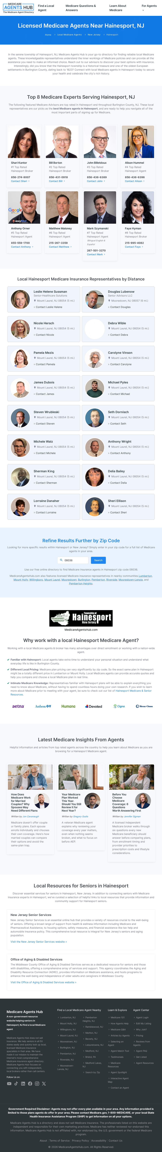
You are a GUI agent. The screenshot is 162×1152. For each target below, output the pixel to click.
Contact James (45, 393)
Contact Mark (95, 254)
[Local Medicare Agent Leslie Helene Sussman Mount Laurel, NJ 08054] (20, 299)
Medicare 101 (117, 1017)
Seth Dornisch (118, 412)
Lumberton (145, 575)
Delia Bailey (116, 471)
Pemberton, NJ (67, 1053)
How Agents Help (119, 1023)
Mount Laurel (52, 579)
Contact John (95, 181)
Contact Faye (133, 246)
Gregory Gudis (80, 816)
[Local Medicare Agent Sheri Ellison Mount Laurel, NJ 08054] (94, 506)
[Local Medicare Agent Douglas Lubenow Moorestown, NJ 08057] (94, 299)
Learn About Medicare (117, 8)
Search (98, 560)
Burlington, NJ (67, 1047)
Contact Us (115, 1140)
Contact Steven (45, 423)
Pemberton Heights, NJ (90, 1019)
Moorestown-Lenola (131, 579)
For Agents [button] (149, 5)
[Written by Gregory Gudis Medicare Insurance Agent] (92, 801)
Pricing (139, 1035)
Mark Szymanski (97, 228)
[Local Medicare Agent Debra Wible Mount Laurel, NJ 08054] (94, 328)
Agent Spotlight (118, 1072)
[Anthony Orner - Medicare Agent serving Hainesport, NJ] (24, 207)
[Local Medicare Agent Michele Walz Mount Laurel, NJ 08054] (20, 447)
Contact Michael (120, 393)
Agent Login (142, 1017)
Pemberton (98, 579)
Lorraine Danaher (46, 501)
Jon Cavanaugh (30, 816)
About (43, 1140)
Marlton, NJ (91, 1032)
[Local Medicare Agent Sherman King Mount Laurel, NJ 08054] (20, 476)
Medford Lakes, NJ (92, 1065)
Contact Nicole (45, 334)
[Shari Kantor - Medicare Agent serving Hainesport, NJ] (24, 141)
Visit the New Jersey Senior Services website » (39, 941)
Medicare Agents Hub (25, 1012)
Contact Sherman (46, 482)
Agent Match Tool (119, 1051)
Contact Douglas (120, 307)
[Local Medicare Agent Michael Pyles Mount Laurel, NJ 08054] (94, 388)
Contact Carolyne (120, 364)
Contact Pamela (45, 364)
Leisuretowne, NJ (94, 1044)
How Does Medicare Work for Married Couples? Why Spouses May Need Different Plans (24, 802)
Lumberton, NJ (67, 1017)
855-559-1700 (20, 242)
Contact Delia (118, 482)
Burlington (84, 579)
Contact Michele (46, 453)
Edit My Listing (143, 1023)
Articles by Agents (120, 1035)
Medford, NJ (92, 1051)
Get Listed (141, 1057)
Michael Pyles (118, 382)
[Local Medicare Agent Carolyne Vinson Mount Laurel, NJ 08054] (94, 358)
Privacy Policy (80, 1140)
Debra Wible (117, 323)
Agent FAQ (141, 1051)
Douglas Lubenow (121, 291)
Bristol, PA (90, 1057)
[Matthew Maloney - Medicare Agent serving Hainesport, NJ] (62, 207)
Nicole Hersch (44, 323)
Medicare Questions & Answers (81, 8)
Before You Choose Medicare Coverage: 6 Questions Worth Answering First (126, 802)
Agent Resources (144, 1063)
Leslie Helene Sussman (50, 291)
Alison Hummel (134, 162)
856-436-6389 (97, 177)
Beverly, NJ (91, 1038)
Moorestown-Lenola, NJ (65, 1067)
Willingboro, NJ (67, 1029)
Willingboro (36, 579)
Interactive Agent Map (118, 1080)
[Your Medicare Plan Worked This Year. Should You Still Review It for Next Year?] (81, 776)
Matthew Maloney (60, 228)
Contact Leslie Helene (49, 307)
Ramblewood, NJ (94, 1026)
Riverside (111, 579)
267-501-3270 (96, 250)
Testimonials (116, 1057)
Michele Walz (43, 441)
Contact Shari (19, 181)
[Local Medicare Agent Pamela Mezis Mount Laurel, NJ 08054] (20, 358)
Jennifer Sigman (132, 816)
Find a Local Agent (46, 8)
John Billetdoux (97, 162)
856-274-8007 (20, 177)
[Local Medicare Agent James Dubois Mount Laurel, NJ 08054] (20, 388)
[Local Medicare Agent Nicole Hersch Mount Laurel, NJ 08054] (20, 328)
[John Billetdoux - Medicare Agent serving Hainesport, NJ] (100, 141)
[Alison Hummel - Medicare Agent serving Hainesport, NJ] (138, 141)
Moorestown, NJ (68, 1041)
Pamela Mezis (44, 353)
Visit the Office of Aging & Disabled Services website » (43, 982)
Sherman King (44, 471)
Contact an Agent (119, 1087)
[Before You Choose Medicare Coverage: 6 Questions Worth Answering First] (131, 776)
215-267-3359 (58, 242)
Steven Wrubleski (46, 412)
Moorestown (69, 579)
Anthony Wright (119, 441)
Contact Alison (134, 181)
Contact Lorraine (46, 512)
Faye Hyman (133, 228)
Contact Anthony (21, 246)
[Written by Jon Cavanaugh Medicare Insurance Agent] (42, 801)
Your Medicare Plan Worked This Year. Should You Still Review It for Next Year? (71, 802)
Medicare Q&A (118, 1029)
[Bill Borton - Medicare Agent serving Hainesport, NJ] (62, 141)
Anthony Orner (20, 228)
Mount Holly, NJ (68, 1023)
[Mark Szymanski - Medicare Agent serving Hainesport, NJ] (100, 207)
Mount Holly (21, 579)
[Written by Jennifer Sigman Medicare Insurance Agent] (143, 801)
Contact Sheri (118, 512)
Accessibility (98, 1140)
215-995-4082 (134, 242)
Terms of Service (59, 1140)
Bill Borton (55, 162)
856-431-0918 (58, 177)
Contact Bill (56, 181)
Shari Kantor (19, 162)
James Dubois (44, 382)
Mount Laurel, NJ (68, 1035)
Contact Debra (119, 334)
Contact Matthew (59, 246)
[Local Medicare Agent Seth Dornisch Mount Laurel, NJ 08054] (94, 417)
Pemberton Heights (80, 583)
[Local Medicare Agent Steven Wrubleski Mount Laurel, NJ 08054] (20, 417)
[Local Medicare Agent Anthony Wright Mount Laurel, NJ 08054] (94, 447)
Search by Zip (92, 1072)
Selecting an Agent (116, 1043)
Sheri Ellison (117, 501)
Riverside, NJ (66, 1059)
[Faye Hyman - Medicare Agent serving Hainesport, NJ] (138, 207)
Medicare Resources (114, 1065)
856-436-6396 (135, 177)
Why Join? (141, 1029)
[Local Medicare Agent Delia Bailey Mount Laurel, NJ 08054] (94, 476)
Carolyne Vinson (120, 353)
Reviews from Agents (141, 1043)
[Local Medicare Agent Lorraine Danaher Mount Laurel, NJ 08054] (20, 506)
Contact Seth (118, 423)
